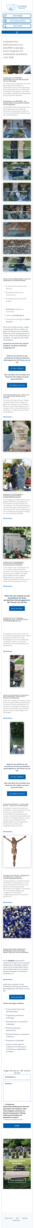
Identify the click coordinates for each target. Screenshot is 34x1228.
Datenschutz (9, 1218)
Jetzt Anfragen (18, 16)
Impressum (16, 1220)
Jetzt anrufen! (17, 608)
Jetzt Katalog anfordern (18, 21)
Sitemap (24, 1218)
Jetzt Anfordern (17, 1180)
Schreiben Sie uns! (17, 385)
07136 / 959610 (17, 368)
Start (17, 1218)
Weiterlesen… (8, 417)
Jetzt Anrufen (17, 26)
